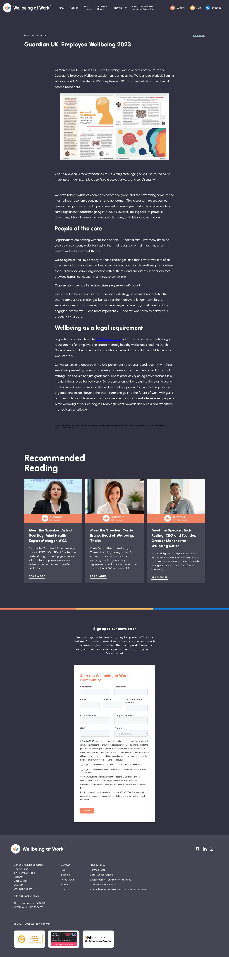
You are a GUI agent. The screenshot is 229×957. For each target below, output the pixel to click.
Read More (37, 576)
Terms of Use (97, 869)
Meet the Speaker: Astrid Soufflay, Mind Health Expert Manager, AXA (50, 535)
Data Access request (102, 874)
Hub (198, 7)
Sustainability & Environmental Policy (110, 879)
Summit (181, 7)
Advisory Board (102, 7)
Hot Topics (87, 7)
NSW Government (108, 339)
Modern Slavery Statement (105, 884)
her (76, 87)
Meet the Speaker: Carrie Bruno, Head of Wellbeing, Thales (112, 535)
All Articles (199, 35)
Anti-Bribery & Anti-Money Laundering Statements (119, 889)
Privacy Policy (97, 864)
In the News (67, 879)
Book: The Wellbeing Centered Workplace (143, 7)
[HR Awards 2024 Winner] (63, 939)
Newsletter (120, 7)
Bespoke (216, 7)
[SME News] (98, 939)
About (62, 7)
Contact (74, 7)
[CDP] (29, 939)
